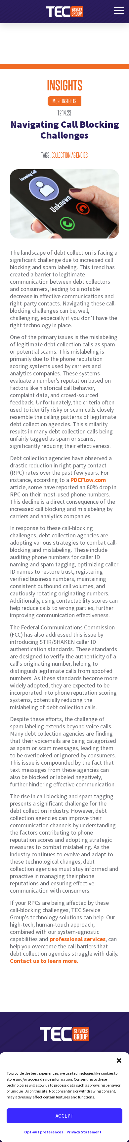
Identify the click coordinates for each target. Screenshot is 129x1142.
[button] (119, 1060)
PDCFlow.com (88, 480)
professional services (78, 939)
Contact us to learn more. (44, 961)
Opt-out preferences (43, 1131)
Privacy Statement (84, 1131)
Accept (65, 1116)
